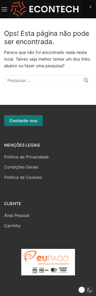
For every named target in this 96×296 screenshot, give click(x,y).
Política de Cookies (23, 177)
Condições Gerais (21, 167)
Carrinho (12, 225)
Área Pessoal (16, 215)
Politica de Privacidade (26, 156)
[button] (85, 289)
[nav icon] (4, 9)
